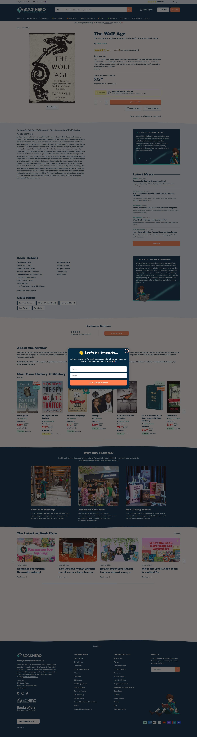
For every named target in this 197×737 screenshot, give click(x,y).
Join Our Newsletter (98, 382)
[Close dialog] (126, 351)
